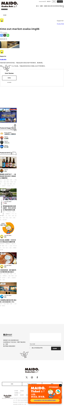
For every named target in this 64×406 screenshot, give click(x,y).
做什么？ (38, 6)
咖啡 (1, 273)
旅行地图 (60, 6)
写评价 (9, 78)
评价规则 (9, 82)
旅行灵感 (56, 6)
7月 (4, 211)
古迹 (11, 245)
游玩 (13, 211)
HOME (4, 15)
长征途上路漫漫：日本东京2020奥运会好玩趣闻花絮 (8, 241)
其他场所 (2, 243)
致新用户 (49, 1)
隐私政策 (22, 395)
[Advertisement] (8, 96)
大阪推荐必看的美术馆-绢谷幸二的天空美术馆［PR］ (8, 301)
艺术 (1, 303)
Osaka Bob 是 (42, 1)
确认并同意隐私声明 (37, 348)
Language (59, 1)
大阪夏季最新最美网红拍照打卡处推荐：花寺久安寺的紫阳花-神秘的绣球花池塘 (8, 208)
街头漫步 (5, 219)
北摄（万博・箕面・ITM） (10, 184)
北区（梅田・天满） (8, 180)
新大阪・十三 (10, 186)
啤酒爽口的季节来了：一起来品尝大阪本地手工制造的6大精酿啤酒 (8, 176)
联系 (52, 384)
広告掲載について (17, 392)
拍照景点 (8, 213)
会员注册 (22, 390)
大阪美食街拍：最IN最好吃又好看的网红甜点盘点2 (8, 271)
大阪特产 (4, 186)
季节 (10, 215)
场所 (9, 277)
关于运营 (16, 390)
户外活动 (9, 211)
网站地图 (27, 395)
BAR (1, 180)
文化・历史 (5, 217)
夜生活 (49, 6)
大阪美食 (45, 6)
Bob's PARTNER (32, 384)
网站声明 (16, 395)
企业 (12, 384)
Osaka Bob (60, 24)
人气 (13, 213)
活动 (54, 1)
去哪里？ (41, 6)
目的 (11, 217)
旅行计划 (52, 6)
